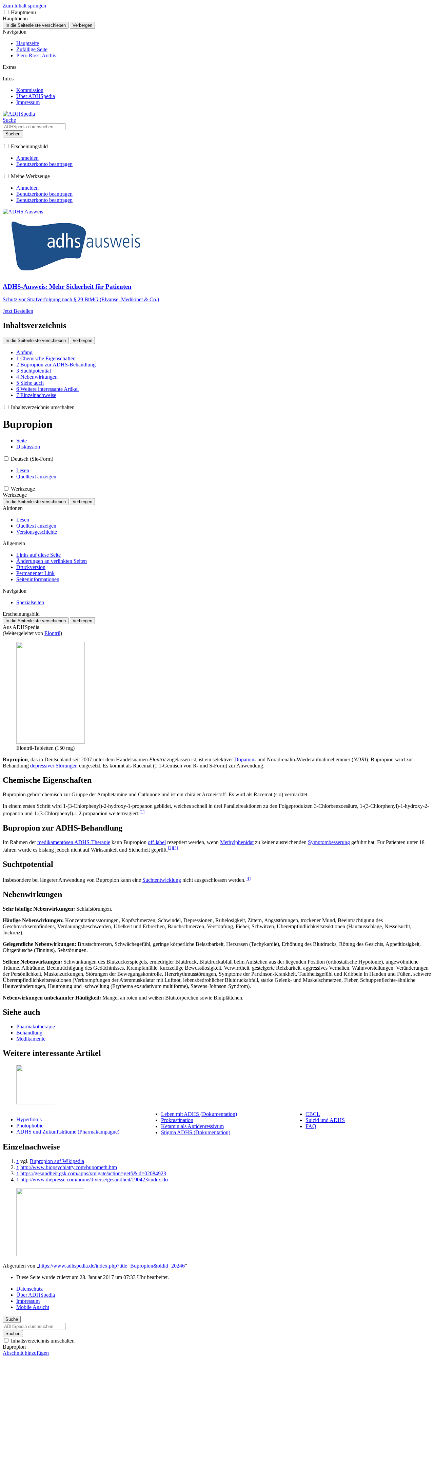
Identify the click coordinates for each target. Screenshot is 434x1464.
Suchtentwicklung (161, 880)
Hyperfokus (29, 1119)
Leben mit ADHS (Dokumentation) (199, 1114)
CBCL (312, 1114)
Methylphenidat (237, 842)
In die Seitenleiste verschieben (35, 25)
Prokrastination (177, 1120)
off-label (157, 842)
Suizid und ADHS (325, 1120)
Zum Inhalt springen (24, 5)
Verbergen (82, 25)
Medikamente (30, 1039)
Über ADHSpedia (35, 1295)
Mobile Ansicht (32, 1307)
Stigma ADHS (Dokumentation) (195, 1132)
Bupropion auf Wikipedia (57, 1161)
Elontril (52, 633)
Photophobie (29, 1125)
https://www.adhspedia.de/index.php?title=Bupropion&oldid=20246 (112, 1266)
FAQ (310, 1126)
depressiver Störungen (54, 765)
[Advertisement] (217, 1413)
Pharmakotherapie (35, 1026)
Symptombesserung (329, 842)
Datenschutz (29, 1289)
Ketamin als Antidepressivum (192, 1126)
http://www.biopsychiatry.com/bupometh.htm (68, 1167)
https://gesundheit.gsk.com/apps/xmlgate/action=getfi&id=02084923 (93, 1173)
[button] (6, 12)
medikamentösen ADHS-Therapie (73, 842)
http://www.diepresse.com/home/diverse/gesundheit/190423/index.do (94, 1179)
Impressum (28, 1301)
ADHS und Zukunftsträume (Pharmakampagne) (67, 1132)
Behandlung (29, 1032)
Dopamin (244, 759)
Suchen (12, 133)
